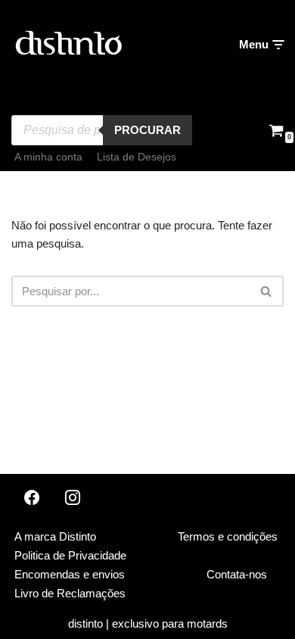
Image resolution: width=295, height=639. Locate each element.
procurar (147, 129)
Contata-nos (236, 574)
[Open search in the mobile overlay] (101, 103)
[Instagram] (72, 497)
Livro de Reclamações (70, 593)
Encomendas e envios (69, 574)
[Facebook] (31, 497)
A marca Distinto (55, 536)
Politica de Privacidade (70, 555)
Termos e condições (228, 536)
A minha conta (48, 157)
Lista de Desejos (136, 157)
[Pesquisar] (267, 291)
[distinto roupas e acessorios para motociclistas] (68, 45)
